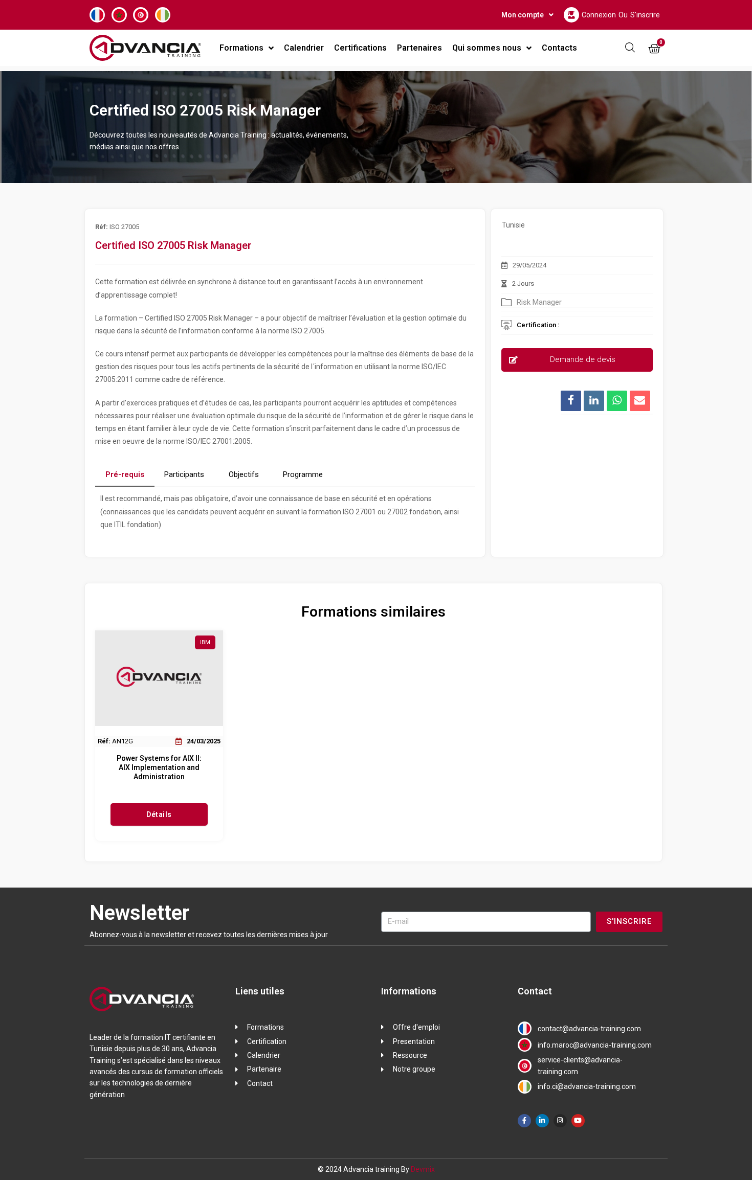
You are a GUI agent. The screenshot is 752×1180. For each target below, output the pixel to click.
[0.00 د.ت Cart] (654, 49)
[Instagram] (560, 1120)
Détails (159, 814)
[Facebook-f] (524, 1120)
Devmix (423, 1169)
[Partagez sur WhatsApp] (617, 401)
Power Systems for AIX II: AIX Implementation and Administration (159, 767)
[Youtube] (578, 1120)
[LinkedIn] (594, 401)
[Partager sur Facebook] (571, 401)
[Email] (640, 401)
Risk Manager (539, 302)
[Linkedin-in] (542, 1120)
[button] (577, 360)
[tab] (124, 475)
